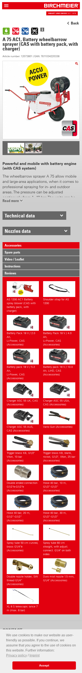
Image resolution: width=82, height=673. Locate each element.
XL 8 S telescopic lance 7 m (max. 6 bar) (22, 608)
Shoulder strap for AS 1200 (56, 301)
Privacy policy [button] (16, 655)
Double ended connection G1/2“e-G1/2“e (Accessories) (22, 486)
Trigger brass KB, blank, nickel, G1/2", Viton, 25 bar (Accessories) (59, 456)
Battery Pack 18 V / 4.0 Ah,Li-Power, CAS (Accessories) (57, 339)
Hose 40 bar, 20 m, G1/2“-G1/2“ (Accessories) (18, 516)
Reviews (10, 273)
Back (75, 23)
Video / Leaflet (14, 259)
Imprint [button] (34, 655)
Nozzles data (18, 231)
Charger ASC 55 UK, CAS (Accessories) (22, 402)
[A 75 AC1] (76, 63)
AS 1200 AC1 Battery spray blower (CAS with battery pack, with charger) (21, 305)
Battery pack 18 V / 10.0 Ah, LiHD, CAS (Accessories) (58, 370)
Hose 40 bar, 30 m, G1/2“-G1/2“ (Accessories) (55, 516)
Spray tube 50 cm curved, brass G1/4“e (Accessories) (22, 546)
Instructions (12, 266)
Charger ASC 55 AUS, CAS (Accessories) (20, 428)
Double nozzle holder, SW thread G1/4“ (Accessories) (22, 580)
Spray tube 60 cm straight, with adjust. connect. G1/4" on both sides (57, 548)
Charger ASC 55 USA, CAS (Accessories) (56, 402)
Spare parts (12, 252)
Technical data (20, 215)
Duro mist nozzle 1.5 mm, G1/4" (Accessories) (58, 578)
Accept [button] (44, 665)
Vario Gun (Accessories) (58, 426)
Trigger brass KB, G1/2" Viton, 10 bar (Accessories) (21, 456)
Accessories (13, 245)
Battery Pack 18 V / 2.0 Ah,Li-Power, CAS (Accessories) (21, 339)
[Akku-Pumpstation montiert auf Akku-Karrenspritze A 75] (33, 152)
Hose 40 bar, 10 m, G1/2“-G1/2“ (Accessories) (55, 486)
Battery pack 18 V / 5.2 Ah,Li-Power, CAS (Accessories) (21, 372)
